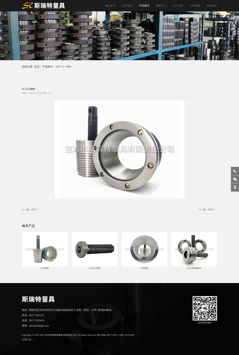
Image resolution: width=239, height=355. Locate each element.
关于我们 (127, 5)
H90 (68, 66)
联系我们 (212, 5)
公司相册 (195, 5)
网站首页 (110, 5)
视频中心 (161, 5)
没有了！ (35, 209)
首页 (37, 66)
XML (121, 335)
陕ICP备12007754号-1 (108, 335)
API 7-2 (59, 66)
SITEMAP (130, 335)
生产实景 (178, 5)
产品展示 (144, 5)
